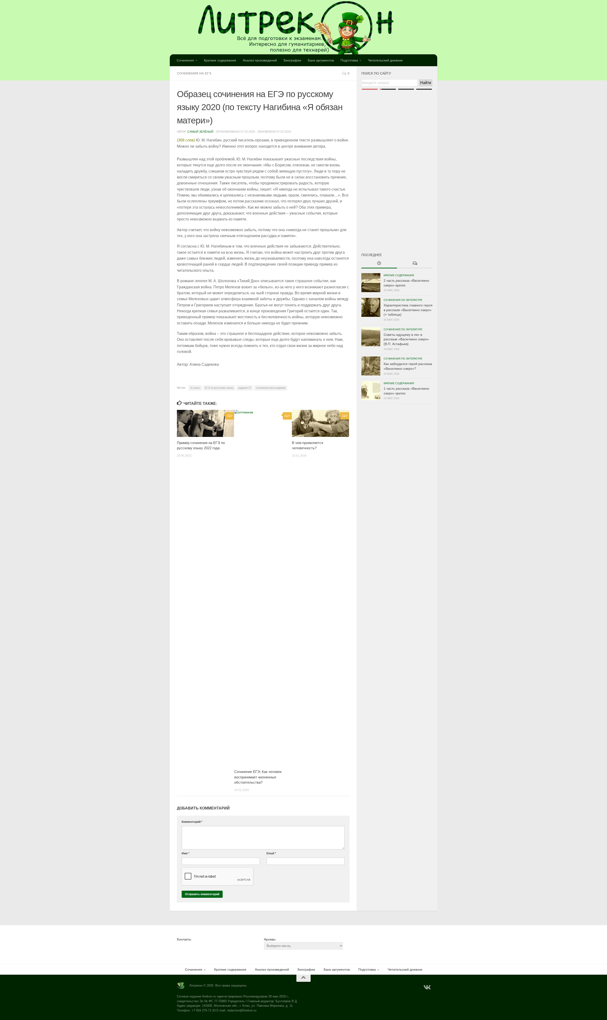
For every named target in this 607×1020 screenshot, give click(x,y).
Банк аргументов (321, 60)
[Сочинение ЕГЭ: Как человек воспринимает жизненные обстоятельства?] (262, 588)
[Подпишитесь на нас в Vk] (426, 987)
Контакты (184, 939)
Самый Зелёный (200, 131)
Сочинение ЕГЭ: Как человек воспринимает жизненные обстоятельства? (258, 777)
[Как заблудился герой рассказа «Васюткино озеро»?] (370, 365)
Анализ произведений (260, 60)
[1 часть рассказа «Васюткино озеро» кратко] (370, 390)
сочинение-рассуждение (270, 387)
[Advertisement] (396, 163)
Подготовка (349, 60)
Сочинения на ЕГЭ (194, 73)
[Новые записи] (379, 263)
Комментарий (192, 821)
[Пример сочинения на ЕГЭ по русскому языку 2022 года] (205, 423)
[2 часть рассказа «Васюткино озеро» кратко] (370, 282)
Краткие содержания (220, 60)
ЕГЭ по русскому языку (219, 387)
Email (271, 853)
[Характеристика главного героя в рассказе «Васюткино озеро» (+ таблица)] (370, 307)
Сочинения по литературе (403, 300)
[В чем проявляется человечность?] (320, 423)
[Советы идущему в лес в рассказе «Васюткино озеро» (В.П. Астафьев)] (370, 336)
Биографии (292, 60)
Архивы (270, 939)
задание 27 (244, 387)
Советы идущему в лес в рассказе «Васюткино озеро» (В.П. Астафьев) (406, 339)
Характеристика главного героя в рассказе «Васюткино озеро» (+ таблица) (408, 309)
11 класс (195, 387)
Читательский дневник (385, 60)
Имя (185, 853)
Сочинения (185, 60)
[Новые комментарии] (414, 263)
